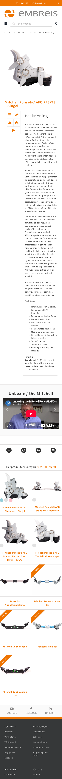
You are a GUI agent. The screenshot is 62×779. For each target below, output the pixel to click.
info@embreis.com (38, 3)
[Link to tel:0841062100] (56, 23)
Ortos (10, 33)
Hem (6, 33)
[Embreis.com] (31, 10)
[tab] (10, 115)
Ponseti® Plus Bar (47, 646)
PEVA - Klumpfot (23, 33)
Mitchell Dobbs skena (15, 646)
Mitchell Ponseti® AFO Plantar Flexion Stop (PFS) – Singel (14, 556)
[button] (7, 409)
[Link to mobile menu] (6, 23)
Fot (15, 33)
